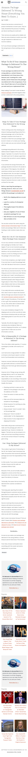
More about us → (14, 588)
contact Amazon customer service (13, 297)
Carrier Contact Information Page (10, 225)
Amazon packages (6, 92)
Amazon (4, 552)
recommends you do (17, 191)
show (11, 55)
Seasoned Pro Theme (14, 752)
